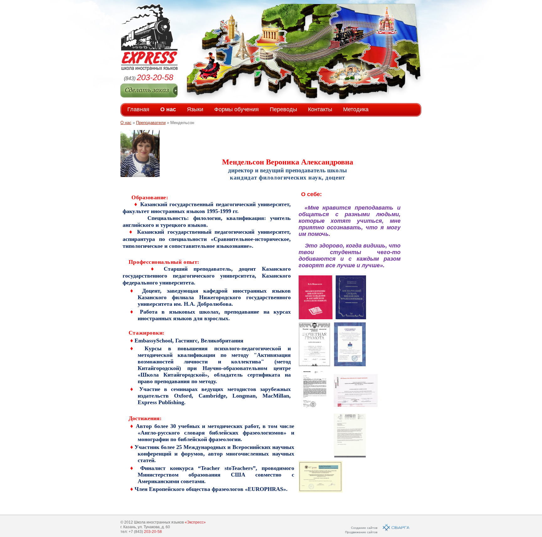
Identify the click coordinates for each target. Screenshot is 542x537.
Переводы (283, 109)
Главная (138, 109)
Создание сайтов (364, 527)
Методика (356, 109)
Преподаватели (151, 122)
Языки (195, 109)
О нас (168, 109)
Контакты (320, 109)
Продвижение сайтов (361, 532)
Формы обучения (236, 109)
